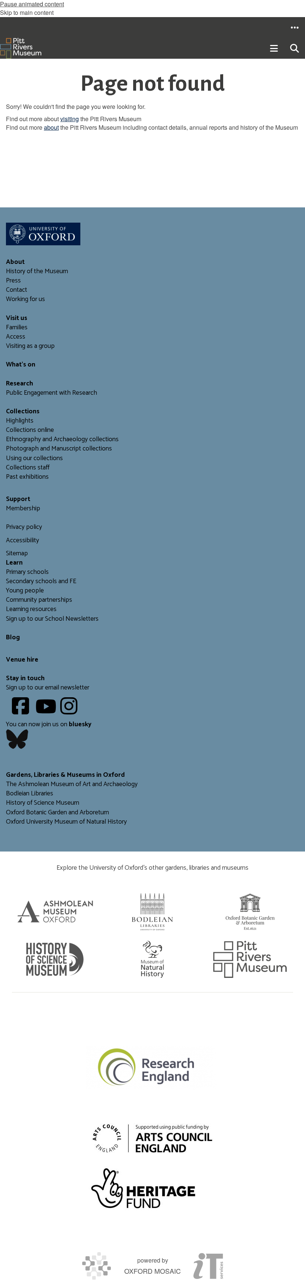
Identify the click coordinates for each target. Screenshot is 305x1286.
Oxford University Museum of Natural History (66, 822)
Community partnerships (39, 600)
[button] (294, 27)
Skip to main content (27, 12)
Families (17, 327)
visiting (69, 118)
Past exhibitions (27, 477)
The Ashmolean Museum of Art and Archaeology (72, 784)
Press (13, 280)
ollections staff (29, 467)
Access (15, 337)
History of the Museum (37, 271)
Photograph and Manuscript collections (59, 448)
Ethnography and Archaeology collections (62, 439)
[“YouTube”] (47, 711)
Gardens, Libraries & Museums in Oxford (65, 775)
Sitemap (17, 553)
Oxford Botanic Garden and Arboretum (57, 812)
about (51, 127)
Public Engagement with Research (51, 393)
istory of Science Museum (44, 803)
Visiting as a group (30, 346)
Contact (16, 290)
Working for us (25, 299)
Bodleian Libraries (29, 793)
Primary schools (27, 572)
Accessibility (22, 540)
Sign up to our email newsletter (47, 687)
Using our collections (34, 458)
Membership (23, 508)
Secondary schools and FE (41, 581)
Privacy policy (24, 527)
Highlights (19, 421)
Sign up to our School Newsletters (52, 619)
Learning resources (31, 609)
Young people (25, 590)
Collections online (30, 430)
